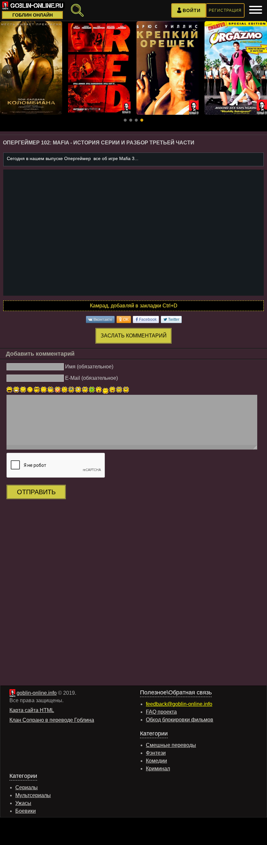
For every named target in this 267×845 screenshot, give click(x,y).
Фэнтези (156, 753)
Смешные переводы (171, 745)
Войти (192, 10)
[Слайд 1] (125, 120)
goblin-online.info (37, 693)
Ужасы (23, 803)
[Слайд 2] (130, 120)
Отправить (36, 492)
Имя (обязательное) (89, 366)
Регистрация (225, 10)
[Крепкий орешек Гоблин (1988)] (167, 68)
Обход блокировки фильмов (179, 719)
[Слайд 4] (141, 120)
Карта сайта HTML (31, 710)
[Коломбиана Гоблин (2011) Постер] (31, 68)
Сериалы (26, 787)
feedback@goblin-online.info (179, 704)
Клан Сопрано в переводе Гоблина (51, 720)
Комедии (156, 760)
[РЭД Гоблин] (99, 68)
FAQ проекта (161, 712)
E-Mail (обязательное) (91, 378)
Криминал (158, 768)
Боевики (25, 811)
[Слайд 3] (136, 120)
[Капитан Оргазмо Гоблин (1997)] (235, 68)
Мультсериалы (33, 795)
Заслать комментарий (134, 335)
